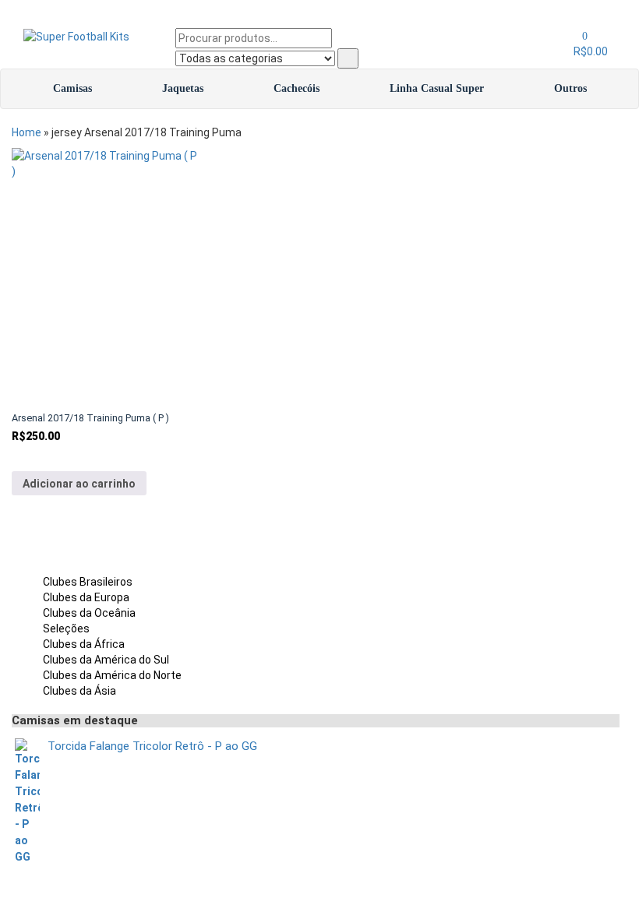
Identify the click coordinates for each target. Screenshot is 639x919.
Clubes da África (84, 644)
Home (26, 132)
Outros (570, 88)
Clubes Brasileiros (87, 582)
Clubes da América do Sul (106, 659)
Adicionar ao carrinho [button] (79, 483)
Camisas (72, 88)
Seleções (66, 628)
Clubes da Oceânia (89, 613)
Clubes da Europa (86, 597)
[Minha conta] (569, 36)
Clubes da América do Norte (112, 675)
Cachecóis (297, 88)
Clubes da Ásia (79, 691)
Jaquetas (182, 88)
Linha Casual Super (437, 88)
